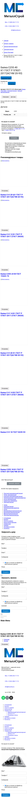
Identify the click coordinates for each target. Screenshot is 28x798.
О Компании (7, 518)
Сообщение (4, 557)
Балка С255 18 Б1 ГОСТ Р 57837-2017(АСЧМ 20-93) (12, 470)
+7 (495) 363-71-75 (19, 129)
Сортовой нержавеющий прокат (13, 496)
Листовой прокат (9, 502)
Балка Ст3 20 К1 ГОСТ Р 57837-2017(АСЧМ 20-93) (12, 354)
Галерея (6, 525)
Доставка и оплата (9, 527)
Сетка (5, 509)
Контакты (6, 528)
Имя (3, 543)
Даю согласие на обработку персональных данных (13, 563)
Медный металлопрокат (11, 514)
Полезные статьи (13, 715)
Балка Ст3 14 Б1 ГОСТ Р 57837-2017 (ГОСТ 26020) (12, 314)
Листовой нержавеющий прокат (13, 493)
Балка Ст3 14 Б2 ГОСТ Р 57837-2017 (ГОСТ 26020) (12, 393)
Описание (6, 97)
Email (3, 552)
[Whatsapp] (3, 698)
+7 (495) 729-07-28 (9, 130)
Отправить (6, 572)
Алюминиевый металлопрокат (13, 511)
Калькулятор (8, 709)
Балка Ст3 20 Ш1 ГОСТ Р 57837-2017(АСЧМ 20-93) (12, 196)
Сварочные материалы (10, 501)
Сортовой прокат (12, 91)
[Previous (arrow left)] (1, 617)
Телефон (3, 548)
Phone (3, 567)
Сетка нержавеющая (10, 499)
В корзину (12, 84)
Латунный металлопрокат (11, 515)
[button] (14, 138)
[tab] (5, 96)
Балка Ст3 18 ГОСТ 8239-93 (13, 432)
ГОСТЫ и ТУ (11, 713)
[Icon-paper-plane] (7, 698)
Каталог (6, 519)
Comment (4, 606)
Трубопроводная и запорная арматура (15, 498)
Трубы (5, 505)
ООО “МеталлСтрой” (7, 480)
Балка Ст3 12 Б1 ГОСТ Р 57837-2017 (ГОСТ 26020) (12, 235)
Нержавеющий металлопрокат (17, 712)
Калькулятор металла (10, 522)
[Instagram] (11, 698)
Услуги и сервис (8, 521)
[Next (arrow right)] (2, 617)
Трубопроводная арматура (11, 508)
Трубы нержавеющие (10, 495)
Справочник (7, 524)
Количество (4, 81)
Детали (13, 97)
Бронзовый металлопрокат (12, 512)
